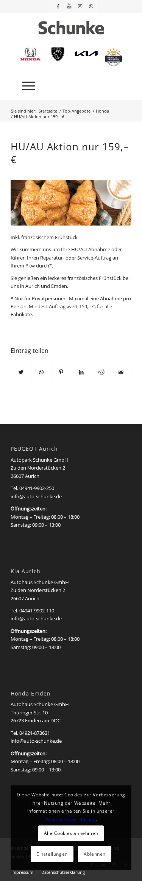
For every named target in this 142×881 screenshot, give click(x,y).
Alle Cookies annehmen (71, 833)
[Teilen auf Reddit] (101, 372)
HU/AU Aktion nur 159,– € (70, 153)
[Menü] (24, 85)
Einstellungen (52, 854)
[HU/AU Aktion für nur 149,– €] (71, 203)
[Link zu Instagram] (80, 6)
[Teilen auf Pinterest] (61, 372)
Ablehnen (95, 854)
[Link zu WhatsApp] (91, 6)
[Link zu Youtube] (69, 6)
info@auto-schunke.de (36, 496)
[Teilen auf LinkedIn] (81, 372)
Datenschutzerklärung (70, 819)
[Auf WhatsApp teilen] (41, 372)
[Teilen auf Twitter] (21, 372)
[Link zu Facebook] (58, 6)
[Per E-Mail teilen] (121, 372)
